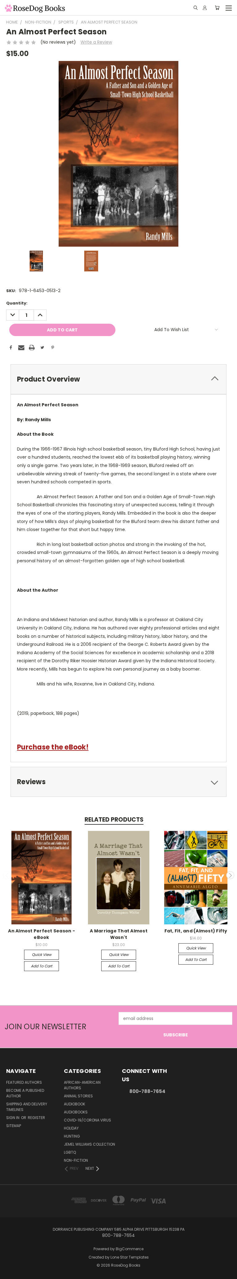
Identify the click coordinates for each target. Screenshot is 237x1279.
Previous (7, 875)
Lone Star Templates (129, 1257)
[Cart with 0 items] (217, 7)
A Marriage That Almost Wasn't (119, 934)
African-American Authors (82, 1085)
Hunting (72, 1136)
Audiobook (74, 1104)
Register (36, 1117)
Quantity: (16, 303)
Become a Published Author (25, 1093)
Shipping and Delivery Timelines (26, 1106)
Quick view (42, 954)
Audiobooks (76, 1112)
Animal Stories (78, 1096)
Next (230, 875)
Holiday (71, 1128)
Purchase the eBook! (53, 747)
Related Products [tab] (114, 819)
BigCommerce (129, 1248)
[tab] (118, 379)
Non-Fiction (76, 1160)
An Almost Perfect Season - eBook (41, 934)
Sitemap (13, 1125)
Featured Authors (24, 1082)
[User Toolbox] (205, 7)
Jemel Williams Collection (89, 1144)
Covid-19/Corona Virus (87, 1120)
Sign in (13, 1117)
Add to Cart (41, 966)
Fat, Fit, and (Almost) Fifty (195, 931)
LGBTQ (70, 1152)
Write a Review (96, 42)
